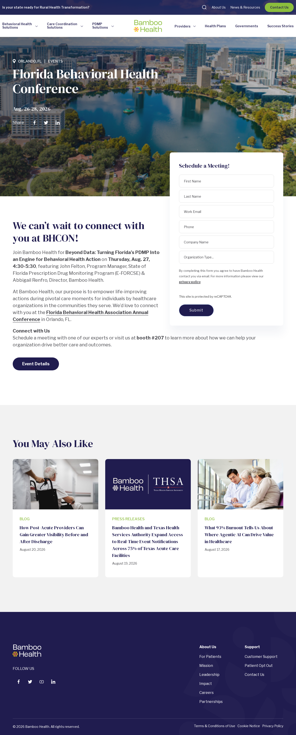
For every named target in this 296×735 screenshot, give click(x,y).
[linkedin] (53, 682)
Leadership (209, 674)
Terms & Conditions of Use (214, 726)
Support (252, 647)
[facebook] (18, 682)
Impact (205, 683)
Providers (183, 26)
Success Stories (280, 26)
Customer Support (261, 656)
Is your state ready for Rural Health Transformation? (45, 7)
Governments (246, 26)
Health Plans (215, 26)
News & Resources (245, 7)
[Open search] (204, 7)
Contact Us (279, 7)
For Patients (210, 656)
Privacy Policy (272, 726)
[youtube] (41, 681)
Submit (196, 310)
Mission (206, 665)
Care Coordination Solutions (62, 25)
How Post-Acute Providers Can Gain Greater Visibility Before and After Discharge (54, 534)
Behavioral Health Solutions (17, 25)
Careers (206, 692)
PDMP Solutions (100, 25)
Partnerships (211, 701)
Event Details (35, 363)
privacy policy (189, 282)
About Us (219, 7)
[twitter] (30, 682)
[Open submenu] (36, 26)
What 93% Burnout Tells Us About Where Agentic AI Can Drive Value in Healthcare (239, 534)
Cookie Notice (248, 726)
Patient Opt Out (259, 665)
